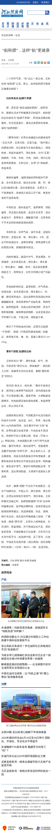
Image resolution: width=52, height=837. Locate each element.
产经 (22, 20)
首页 (3, 20)
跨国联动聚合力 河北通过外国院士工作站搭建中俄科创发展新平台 (25, 638)
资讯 (47, 20)
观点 (17, 23)
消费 (27, 20)
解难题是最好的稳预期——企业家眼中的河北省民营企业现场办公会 (26, 666)
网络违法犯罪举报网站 (32, 810)
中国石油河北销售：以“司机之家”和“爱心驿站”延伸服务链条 (25, 675)
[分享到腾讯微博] (48, 62)
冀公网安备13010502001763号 (29, 816)
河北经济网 (7, 35)
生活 (3, 23)
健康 (12, 23)
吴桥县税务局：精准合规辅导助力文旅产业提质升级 (26, 763)
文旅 (42, 20)
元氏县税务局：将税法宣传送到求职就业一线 (26, 772)
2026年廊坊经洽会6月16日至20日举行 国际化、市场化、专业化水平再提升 (25, 739)
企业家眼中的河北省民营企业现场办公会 (26, 621)
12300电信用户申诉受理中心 (12, 810)
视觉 (27, 23)
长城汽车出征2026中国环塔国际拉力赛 (23, 756)
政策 (22, 23)
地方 (37, 20)
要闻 (7, 20)
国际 (12, 20)
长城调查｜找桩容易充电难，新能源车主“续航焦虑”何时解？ (24, 629)
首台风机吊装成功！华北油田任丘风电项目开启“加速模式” (26, 648)
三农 (32, 20)
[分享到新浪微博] (45, 62)
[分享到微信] (38, 62)
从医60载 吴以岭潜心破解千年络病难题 (23, 732)
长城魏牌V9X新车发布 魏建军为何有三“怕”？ (23, 748)
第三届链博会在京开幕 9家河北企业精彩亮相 (26, 726)
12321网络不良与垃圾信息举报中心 (22, 813)
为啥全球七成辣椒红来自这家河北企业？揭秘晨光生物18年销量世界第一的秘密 (26, 657)
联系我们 (45, 2)
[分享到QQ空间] (42, 62)
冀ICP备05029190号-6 (20, 801)
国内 (17, 20)
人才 (7, 23)
